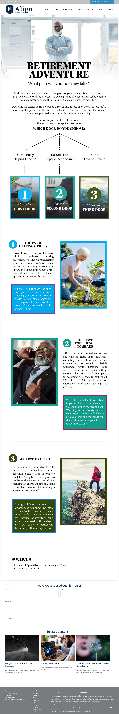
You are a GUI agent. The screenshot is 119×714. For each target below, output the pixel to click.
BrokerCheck (84, 692)
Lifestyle (35, 707)
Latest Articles (37, 709)
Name (7, 589)
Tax (34, 702)
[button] (47, 9)
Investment (36, 695)
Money (35, 705)
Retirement (36, 693)
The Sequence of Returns (52, 663)
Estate (35, 698)
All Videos (36, 712)
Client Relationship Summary (102, 2)
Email (62, 589)
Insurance (36, 700)
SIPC (111, 707)
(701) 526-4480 (12, 2)
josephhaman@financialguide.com (15, 699)
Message (8, 602)
